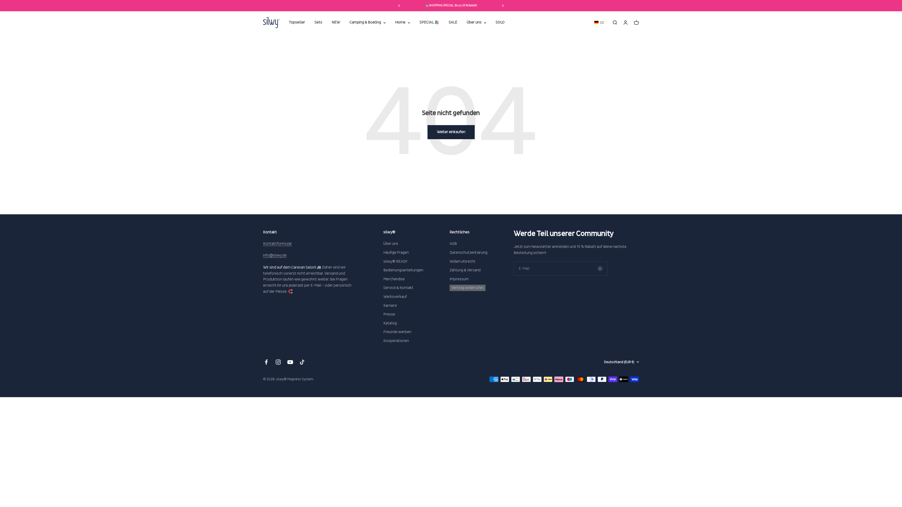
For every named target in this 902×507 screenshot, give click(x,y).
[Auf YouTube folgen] (290, 362)
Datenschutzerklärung (468, 252)
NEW (336, 22)
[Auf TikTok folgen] (302, 362)
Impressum (459, 279)
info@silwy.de (275, 255)
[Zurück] (399, 5)
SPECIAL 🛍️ (429, 22)
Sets (318, 22)
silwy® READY (395, 261)
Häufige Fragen (396, 252)
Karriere (390, 305)
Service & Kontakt (398, 287)
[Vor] (503, 5)
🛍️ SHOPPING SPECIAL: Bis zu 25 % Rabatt (451, 5)
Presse (389, 314)
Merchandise (394, 279)
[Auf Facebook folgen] (266, 362)
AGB (453, 243)
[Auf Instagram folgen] (278, 362)
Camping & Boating (365, 22)
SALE (453, 22)
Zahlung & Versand (465, 270)
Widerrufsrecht (462, 261)
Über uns (474, 22)
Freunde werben (397, 332)
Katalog (390, 323)
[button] (599, 23)
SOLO (500, 22)
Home (400, 22)
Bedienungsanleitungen (403, 270)
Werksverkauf (395, 296)
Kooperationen (396, 340)
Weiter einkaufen (451, 132)
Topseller (297, 22)
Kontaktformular (277, 243)
